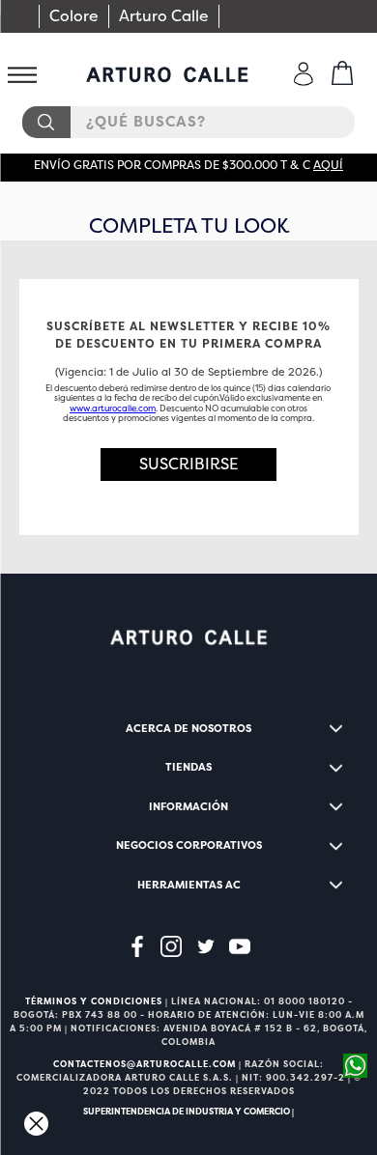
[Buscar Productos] (45, 122)
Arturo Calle (164, 16)
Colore (74, 16)
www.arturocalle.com (113, 408)
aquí (328, 165)
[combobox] (188, 122)
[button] (189, 464)
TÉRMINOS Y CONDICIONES (93, 1001)
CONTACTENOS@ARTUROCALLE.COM (144, 1064)
